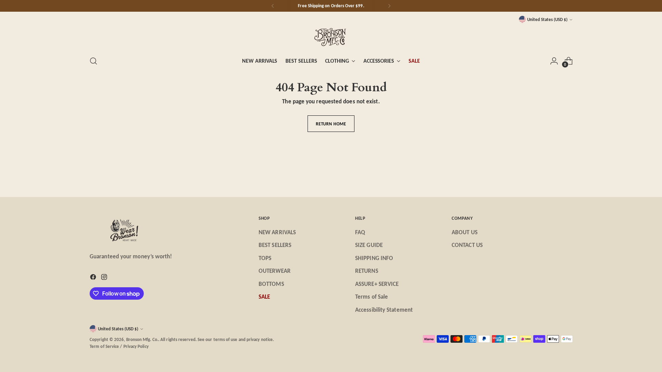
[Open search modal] (93, 61)
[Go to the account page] (554, 61)
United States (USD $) (547, 19)
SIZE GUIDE (369, 245)
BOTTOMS (271, 284)
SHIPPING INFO (374, 258)
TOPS (265, 258)
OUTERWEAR (275, 271)
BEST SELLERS (275, 245)
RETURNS (366, 271)
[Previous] (272, 6)
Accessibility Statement (384, 309)
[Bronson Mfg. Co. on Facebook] (94, 278)
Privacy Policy (136, 346)
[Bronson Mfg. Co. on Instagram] (105, 278)
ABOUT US (465, 232)
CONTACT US (467, 245)
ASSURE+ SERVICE (377, 284)
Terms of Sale (371, 296)
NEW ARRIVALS (277, 232)
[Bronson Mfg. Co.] (331, 36)
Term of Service (104, 346)
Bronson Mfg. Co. (142, 339)
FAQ (360, 232)
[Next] (389, 6)
